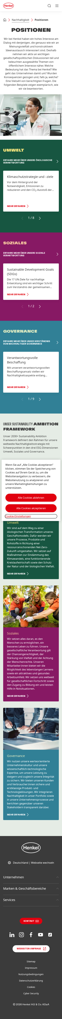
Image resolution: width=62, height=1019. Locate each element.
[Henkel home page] (4, 20)
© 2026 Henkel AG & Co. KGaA (31, 1004)
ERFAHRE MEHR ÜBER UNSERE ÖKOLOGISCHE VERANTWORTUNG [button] (27, 161)
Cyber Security (31, 993)
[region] (31, 490)
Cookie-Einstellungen (18, 516)
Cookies (31, 987)
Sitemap (31, 961)
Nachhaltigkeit (20, 20)
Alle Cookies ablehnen (31, 497)
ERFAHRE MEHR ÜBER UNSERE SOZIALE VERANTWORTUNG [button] (24, 254)
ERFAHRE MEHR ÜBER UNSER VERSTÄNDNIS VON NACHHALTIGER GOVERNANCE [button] (26, 342)
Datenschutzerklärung (31, 980)
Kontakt (29, 921)
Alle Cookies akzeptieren (31, 508)
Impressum (31, 967)
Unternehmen (13, 877)
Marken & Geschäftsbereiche (24, 888)
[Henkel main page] (8, 6)
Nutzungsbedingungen (31, 974)
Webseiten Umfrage (29, 949)
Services (9, 900)
